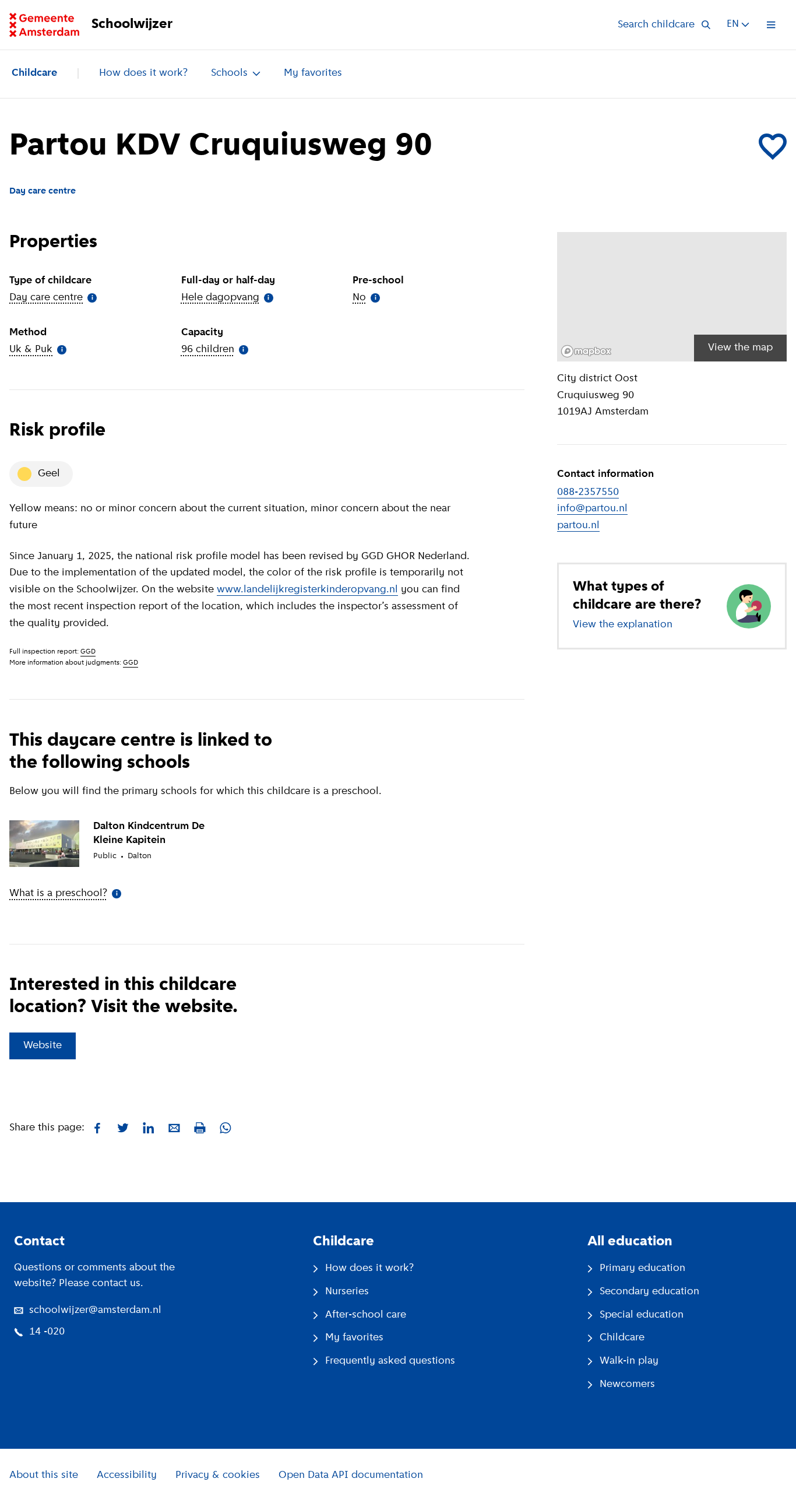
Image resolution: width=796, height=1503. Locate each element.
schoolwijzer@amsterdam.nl (95, 1310)
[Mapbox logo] (586, 351)
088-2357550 (588, 492)
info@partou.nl (592, 509)
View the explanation (622, 625)
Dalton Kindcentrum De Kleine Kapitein (149, 833)
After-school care (365, 1315)
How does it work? (143, 73)
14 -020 (47, 1332)
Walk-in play (629, 1361)
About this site (43, 1475)
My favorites (313, 73)
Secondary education (649, 1292)
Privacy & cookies (217, 1475)
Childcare (34, 73)
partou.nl (578, 526)
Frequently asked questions (390, 1361)
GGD (88, 651)
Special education (642, 1315)
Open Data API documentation (351, 1475)
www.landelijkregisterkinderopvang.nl (307, 590)
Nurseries (347, 1292)
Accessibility (127, 1475)
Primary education (642, 1268)
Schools (229, 73)
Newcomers (627, 1384)
